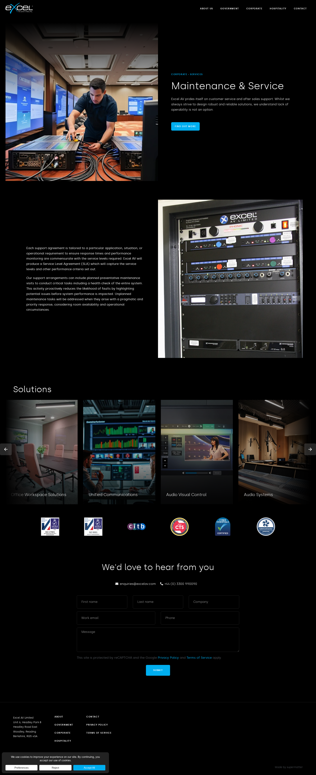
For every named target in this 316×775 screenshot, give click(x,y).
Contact (300, 8)
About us (206, 8)
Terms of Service (199, 657)
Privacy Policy (168, 657)
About (58, 716)
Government (229, 8)
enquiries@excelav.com (138, 584)
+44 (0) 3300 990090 (181, 584)
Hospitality (278, 8)
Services (196, 74)
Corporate (254, 8)
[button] (6, 449)
